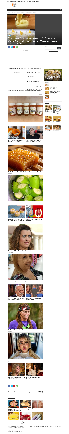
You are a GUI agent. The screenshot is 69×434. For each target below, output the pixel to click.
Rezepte (17, 9)
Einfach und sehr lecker (54, 87)
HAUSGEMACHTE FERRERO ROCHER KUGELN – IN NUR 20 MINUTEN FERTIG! (56, 131)
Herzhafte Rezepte (25, 9)
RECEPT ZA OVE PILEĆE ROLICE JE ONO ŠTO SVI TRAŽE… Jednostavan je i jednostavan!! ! (13, 409)
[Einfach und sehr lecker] (47, 88)
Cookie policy (29, 1)
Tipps (51, 9)
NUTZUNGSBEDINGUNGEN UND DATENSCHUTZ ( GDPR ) (18, 1)
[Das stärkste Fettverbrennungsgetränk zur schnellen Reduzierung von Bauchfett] (25, 416)
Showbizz (47, 9)
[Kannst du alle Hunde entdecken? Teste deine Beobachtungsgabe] (47, 84)
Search (46, 46)
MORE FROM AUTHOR (19, 398)
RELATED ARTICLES (11, 398)
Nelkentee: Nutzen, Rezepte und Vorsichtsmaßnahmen (55, 92)
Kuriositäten (40, 9)
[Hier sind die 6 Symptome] (37, 404)
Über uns (33, 1)
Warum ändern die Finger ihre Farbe (37, 421)
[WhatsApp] (17, 47)
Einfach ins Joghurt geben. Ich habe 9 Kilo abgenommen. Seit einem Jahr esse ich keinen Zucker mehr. (55, 97)
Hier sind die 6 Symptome (36, 408)
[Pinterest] (14, 47)
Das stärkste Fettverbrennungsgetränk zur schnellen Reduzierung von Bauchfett (25, 422)
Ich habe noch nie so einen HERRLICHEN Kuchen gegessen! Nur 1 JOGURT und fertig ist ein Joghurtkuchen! (35, 392)
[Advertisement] (25, 59)
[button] (60, 10)
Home (8, 1)
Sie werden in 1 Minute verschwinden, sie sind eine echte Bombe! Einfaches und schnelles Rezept (52, 77)
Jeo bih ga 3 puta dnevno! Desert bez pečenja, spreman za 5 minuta (25, 409)
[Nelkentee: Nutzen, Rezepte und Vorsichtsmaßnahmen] (47, 92)
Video (55, 9)
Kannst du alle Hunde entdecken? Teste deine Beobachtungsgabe (55, 83)
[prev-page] (40, 398)
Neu (14, 9)
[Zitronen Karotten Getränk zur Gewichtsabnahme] (13, 416)
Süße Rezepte (33, 9)
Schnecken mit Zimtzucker (13, 391)
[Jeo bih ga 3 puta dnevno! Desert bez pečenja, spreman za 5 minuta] (25, 404)
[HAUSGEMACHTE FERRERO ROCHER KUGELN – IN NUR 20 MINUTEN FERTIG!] (57, 127)
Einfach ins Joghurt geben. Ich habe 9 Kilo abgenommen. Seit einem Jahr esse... (48, 131)
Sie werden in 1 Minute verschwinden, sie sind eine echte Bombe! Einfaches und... (48, 112)
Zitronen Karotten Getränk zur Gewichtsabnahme (13, 421)
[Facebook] (9, 47)
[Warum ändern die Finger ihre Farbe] (37, 416)
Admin (10, 43)
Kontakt (37, 1)
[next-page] (42, 398)
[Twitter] (12, 47)
